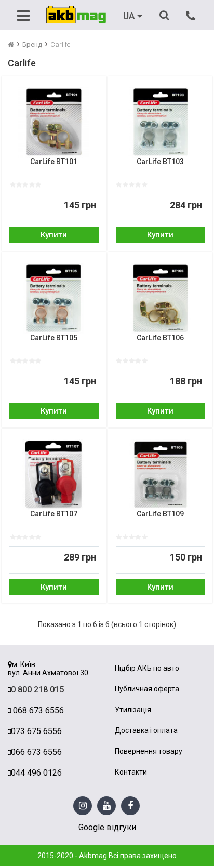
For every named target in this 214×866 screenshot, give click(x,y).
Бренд (32, 44)
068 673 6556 (37, 710)
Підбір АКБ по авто (147, 668)
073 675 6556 (36, 731)
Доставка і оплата (146, 731)
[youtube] (107, 806)
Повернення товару (148, 751)
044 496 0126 (36, 773)
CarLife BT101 (53, 162)
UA (130, 16)
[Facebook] (130, 806)
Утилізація (133, 710)
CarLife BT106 (160, 338)
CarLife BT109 (160, 514)
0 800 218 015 (37, 690)
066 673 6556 (36, 752)
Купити (54, 234)
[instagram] (83, 806)
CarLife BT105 (53, 338)
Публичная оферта (147, 689)
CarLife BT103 (160, 162)
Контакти (131, 772)
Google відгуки (107, 827)
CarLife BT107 (53, 514)
